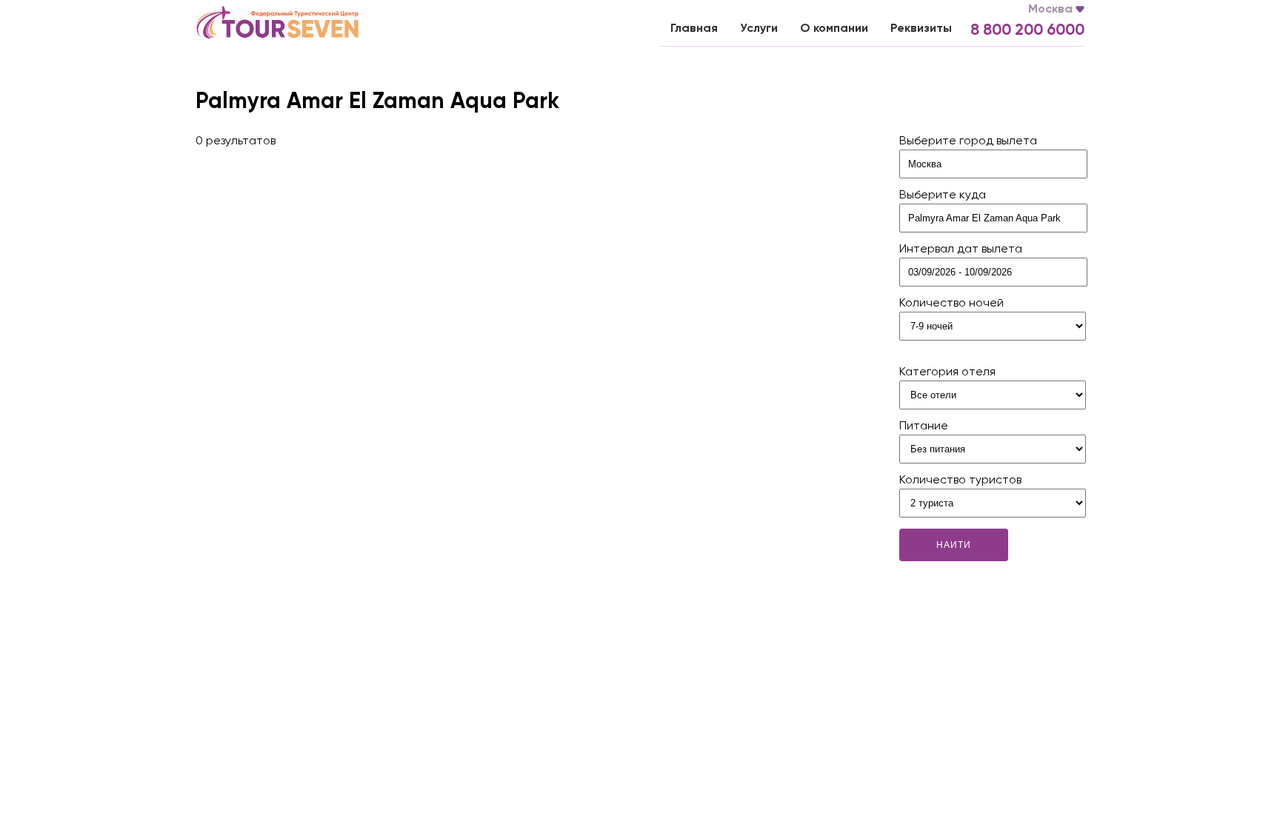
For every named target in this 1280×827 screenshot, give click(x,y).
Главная (694, 29)
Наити (953, 545)
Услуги (759, 29)
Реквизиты (921, 29)
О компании (834, 29)
